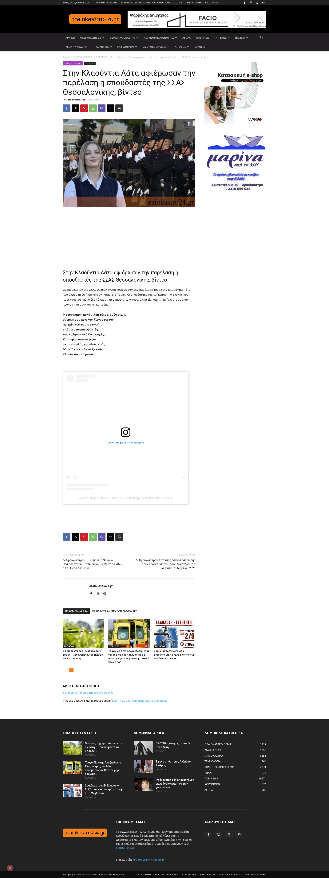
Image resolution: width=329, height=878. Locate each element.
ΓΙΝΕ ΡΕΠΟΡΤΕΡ (194, 2)
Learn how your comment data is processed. (140, 700)
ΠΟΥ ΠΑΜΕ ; (203, 37)
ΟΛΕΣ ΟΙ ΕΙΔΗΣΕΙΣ (90, 37)
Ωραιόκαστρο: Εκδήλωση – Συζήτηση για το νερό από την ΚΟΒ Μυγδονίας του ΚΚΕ (174, 655)
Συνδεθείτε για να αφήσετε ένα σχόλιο (88, 692)
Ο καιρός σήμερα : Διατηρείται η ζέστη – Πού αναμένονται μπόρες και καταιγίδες (83, 655)
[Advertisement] (129, 235)
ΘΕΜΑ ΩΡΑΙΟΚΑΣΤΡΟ (122, 37)
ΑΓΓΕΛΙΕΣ (221, 37)
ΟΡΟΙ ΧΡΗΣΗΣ (144, 874)
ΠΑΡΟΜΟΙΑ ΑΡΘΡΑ (76, 611)
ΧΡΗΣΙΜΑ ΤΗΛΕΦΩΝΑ (106, 2)
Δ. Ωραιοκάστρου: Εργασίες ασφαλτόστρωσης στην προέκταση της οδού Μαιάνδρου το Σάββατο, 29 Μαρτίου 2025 (165, 564)
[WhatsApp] (93, 108)
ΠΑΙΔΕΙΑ (240, 37)
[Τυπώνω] (119, 108)
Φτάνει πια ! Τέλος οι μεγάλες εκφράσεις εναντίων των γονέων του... (175, 783)
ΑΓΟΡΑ (186, 37)
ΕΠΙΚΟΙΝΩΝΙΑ (212, 2)
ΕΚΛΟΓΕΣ (200, 47)
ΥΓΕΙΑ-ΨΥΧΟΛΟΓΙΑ (76, 47)
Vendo (121, 874)
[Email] (110, 108)
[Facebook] (244, 2)
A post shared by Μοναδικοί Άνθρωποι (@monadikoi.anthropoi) (125, 498)
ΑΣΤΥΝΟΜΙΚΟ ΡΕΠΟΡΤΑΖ (159, 37)
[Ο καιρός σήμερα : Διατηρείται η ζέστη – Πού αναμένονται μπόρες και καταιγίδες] (83, 633)
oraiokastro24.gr (76, 99)
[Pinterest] (84, 108)
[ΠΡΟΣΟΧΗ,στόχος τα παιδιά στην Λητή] (143, 748)
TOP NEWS (102, 57)
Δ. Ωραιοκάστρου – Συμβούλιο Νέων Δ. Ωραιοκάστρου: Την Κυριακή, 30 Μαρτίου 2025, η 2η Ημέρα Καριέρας (92, 564)
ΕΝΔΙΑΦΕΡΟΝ (125, 47)
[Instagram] (251, 2)
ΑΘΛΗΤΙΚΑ (102, 47)
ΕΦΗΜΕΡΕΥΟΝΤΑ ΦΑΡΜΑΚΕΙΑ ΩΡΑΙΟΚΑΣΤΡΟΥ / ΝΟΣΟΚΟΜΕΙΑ (151, 2)
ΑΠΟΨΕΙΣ (180, 47)
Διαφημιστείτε (125, 847)
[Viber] (101, 108)
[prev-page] (65, 670)
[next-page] (71, 670)
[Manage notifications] (10, 868)
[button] (261, 38)
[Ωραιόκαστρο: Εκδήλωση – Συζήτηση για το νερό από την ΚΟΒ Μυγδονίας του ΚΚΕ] (174, 633)
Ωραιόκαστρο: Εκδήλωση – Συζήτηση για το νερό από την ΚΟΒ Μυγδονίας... (104, 789)
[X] (257, 2)
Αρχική (66, 57)
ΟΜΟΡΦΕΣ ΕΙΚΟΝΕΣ (154, 47)
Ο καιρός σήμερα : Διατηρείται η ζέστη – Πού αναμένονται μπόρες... (104, 747)
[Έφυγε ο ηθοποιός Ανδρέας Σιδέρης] (143, 766)
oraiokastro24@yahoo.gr (148, 859)
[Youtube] (263, 2)
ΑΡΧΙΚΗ (70, 37)
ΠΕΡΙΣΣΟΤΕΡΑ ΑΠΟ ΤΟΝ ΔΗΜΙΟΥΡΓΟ (114, 611)
